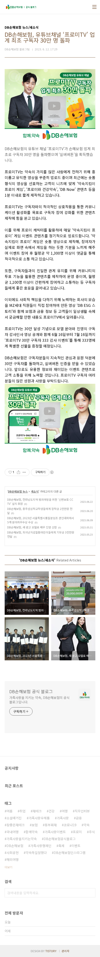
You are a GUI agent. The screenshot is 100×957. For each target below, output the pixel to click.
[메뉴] (94, 6)
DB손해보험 (15, 845)
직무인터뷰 (82, 811)
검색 (90, 892)
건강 (52, 811)
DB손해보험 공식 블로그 (31, 691)
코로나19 (70, 825)
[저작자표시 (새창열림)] (52, 472)
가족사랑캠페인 (40, 845)
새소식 (35, 491)
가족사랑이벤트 (55, 831)
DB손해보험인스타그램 (70, 852)
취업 (23, 811)
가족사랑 (63, 818)
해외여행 (13, 859)
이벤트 (75, 845)
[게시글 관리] (24, 472)
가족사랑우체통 (39, 818)
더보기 (8, 867)
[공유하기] (18, 472)
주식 (92, 831)
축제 (61, 845)
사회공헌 (13, 852)
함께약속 (32, 831)
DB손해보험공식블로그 (60, 838)
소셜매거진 (14, 818)
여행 (65, 811)
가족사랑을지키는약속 (22, 838)
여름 (10, 811)
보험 (35, 825)
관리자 (65, 951)
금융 (79, 818)
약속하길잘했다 (36, 852)
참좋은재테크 (16, 825)
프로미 (77, 831)
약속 (86, 825)
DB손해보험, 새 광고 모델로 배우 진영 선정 (32, 527)
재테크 (37, 811)
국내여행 (13, 831)
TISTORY (51, 951)
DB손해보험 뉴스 (18, 491)
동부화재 (51, 825)
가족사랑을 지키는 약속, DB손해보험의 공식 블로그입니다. (39, 699)
